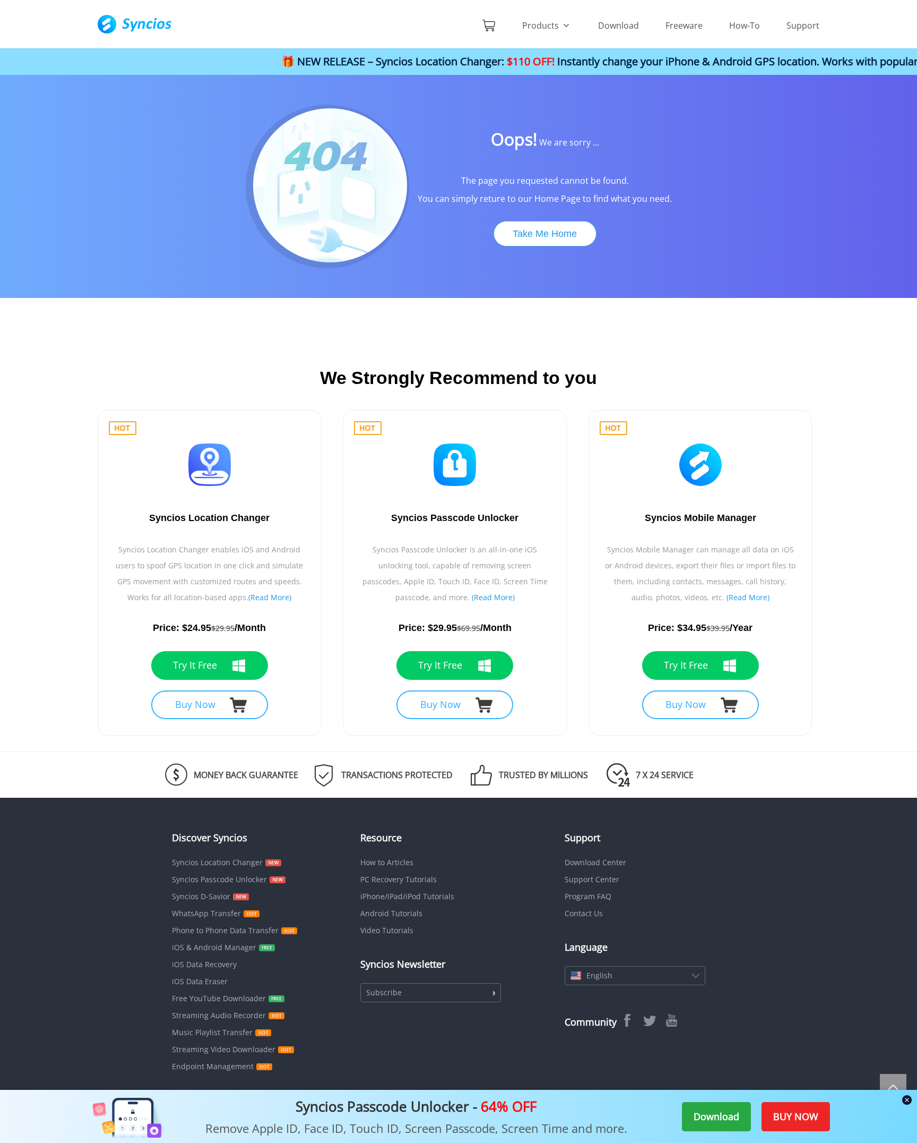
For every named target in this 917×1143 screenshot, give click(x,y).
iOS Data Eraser (200, 981)
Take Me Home (545, 233)
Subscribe (384, 992)
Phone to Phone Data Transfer (225, 930)
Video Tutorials (386, 930)
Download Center (595, 862)
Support (802, 25)
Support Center (592, 879)
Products (541, 25)
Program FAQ (588, 896)
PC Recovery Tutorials (398, 879)
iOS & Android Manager (214, 947)
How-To (744, 25)
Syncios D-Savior (201, 896)
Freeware (684, 25)
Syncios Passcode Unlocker (219, 879)
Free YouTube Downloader (219, 998)
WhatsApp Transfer (206, 913)
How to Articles (386, 862)
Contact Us (584, 913)
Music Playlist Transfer (212, 1032)
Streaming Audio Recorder (219, 1015)
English (599, 975)
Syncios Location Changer (217, 862)
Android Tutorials (391, 913)
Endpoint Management (213, 1066)
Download (618, 25)
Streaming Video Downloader (223, 1049)
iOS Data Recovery (204, 964)
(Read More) (269, 597)
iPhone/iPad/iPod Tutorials (407, 896)
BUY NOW (795, 1116)
